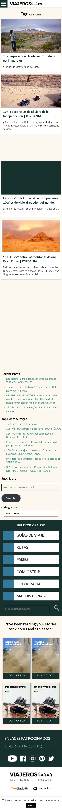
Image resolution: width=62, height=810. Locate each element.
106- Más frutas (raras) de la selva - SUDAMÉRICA (33, 428)
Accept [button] (31, 805)
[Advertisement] (32, 148)
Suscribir (10, 498)
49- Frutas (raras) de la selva (21, 423)
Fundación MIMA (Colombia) (23, 746)
